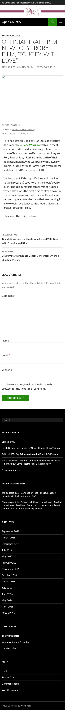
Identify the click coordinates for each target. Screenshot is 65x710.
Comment (8, 295)
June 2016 (7, 594)
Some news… (8, 441)
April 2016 (7, 606)
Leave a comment (45, 67)
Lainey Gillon (26, 67)
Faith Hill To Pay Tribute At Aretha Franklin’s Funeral (30, 454)
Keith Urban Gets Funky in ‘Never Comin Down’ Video (31, 447)
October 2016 (9, 575)
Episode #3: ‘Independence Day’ (19, 495)
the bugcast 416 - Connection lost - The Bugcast (27, 492)
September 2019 (10, 531)
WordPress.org (10, 689)
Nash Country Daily (23, 129)
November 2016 (10, 568)
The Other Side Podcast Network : (17, 3)
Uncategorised (9, 648)
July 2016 (7, 587)
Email (6, 355)
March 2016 (8, 612)
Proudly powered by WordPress (16, 705)
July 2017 (7, 550)
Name (6, 340)
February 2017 (10, 562)
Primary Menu (61, 22)
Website (7, 369)
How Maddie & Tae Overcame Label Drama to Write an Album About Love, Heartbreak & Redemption (31, 462)
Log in (5, 671)
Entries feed (8, 677)
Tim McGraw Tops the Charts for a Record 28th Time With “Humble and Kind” (30, 239)
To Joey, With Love (30, 144)
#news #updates (11, 35)
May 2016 (7, 600)
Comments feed (10, 683)
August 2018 (8, 537)
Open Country (11, 22)
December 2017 (10, 543)
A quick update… (11, 469)
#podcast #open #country (15, 641)
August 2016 (8, 581)
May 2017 (7, 556)
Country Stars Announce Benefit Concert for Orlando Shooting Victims (30, 255)
